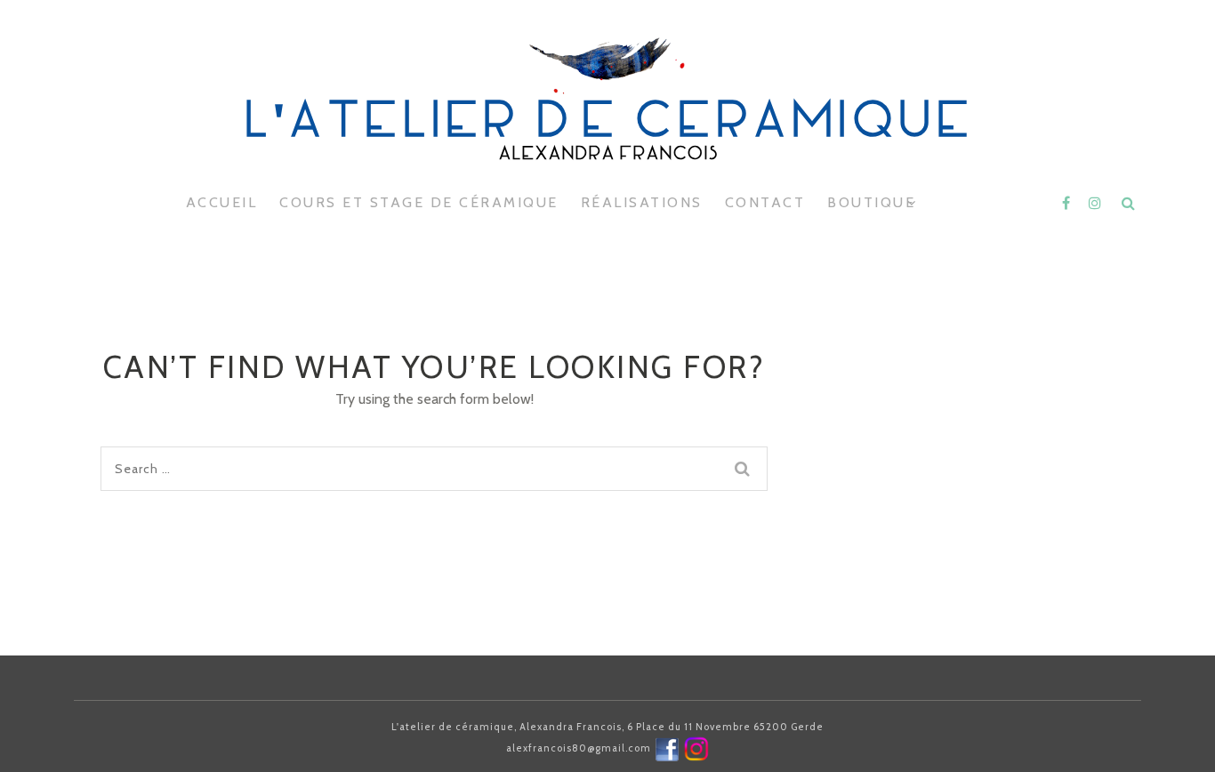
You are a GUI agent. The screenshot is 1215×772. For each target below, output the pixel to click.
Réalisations (642, 202)
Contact (765, 202)
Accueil (222, 202)
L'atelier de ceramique (607, 125)
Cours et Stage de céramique (419, 202)
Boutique (871, 202)
